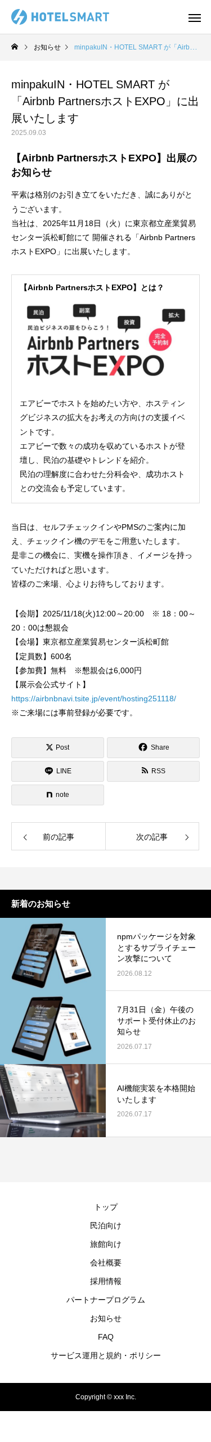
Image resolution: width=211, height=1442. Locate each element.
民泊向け (106, 1225)
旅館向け (106, 1244)
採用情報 (106, 1281)
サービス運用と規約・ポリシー (106, 1355)
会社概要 (106, 1262)
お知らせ (106, 1318)
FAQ (106, 1336)
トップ (106, 1206)
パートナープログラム (105, 1299)
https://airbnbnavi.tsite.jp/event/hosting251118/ (93, 698)
